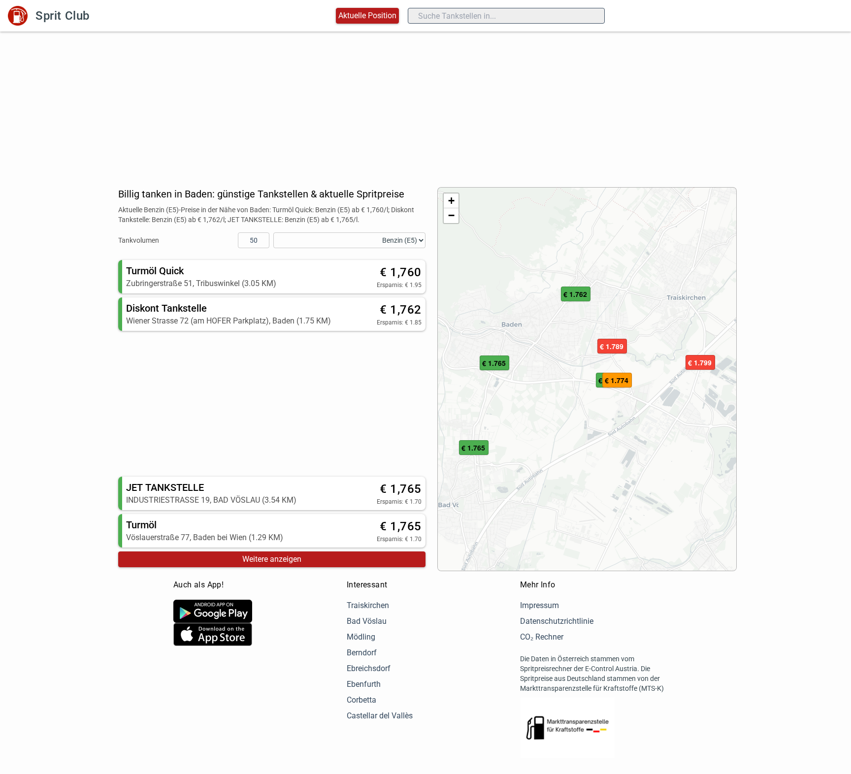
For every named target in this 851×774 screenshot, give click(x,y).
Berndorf (362, 652)
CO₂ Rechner (541, 637)
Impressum (539, 605)
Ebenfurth (364, 684)
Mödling (361, 637)
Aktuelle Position (367, 15)
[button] (575, 294)
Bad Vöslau (367, 621)
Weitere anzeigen (271, 559)
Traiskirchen (368, 605)
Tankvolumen (138, 240)
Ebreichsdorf (369, 668)
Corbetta (361, 700)
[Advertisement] (425, 105)
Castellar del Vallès (380, 715)
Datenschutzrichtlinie (556, 621)
